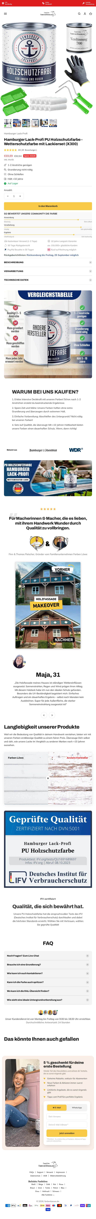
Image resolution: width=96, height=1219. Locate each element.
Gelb (48, 1184)
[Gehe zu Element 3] (26, 123)
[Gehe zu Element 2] (17, 123)
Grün (40, 1188)
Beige (41, 1184)
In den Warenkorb (48, 206)
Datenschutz (35, 1176)
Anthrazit (45, 1191)
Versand (49, 1172)
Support (40, 1172)
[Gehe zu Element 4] (35, 123)
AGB (45, 1176)
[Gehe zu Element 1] (8, 123)
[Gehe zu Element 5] (44, 123)
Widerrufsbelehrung (58, 1176)
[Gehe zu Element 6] (53, 123)
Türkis (47, 1188)
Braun (32, 1188)
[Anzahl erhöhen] (20, 196)
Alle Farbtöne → (48, 1195)
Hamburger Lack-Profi (15, 133)
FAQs (32, 1172)
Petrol (55, 1188)
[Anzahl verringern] (7, 196)
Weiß (33, 1184)
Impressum (60, 1172)
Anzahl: (8, 190)
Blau (62, 1188)
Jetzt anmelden (66, 1133)
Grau (37, 1191)
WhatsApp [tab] (77, 1107)
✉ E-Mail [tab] (57, 1107)
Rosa (61, 1184)
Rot (54, 1184)
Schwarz (55, 1191)
